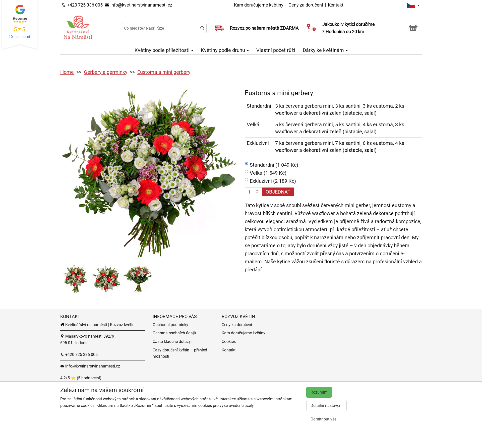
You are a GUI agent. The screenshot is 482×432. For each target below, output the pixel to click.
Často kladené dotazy (172, 341)
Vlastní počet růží (275, 50)
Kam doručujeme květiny (258, 5)
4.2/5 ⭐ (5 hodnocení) (80, 378)
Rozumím (319, 392)
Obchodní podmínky (170, 324)
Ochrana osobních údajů (174, 333)
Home (67, 72)
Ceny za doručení (305, 5)
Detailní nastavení (326, 405)
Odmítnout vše (323, 419)
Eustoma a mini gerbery (163, 72)
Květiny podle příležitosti (163, 50)
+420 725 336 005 (84, 5)
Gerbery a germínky (105, 72)
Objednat (278, 192)
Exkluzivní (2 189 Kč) (273, 181)
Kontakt (335, 5)
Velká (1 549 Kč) (268, 173)
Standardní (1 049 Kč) (274, 165)
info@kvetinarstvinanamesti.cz (140, 5)
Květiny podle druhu (223, 50)
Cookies (229, 341)
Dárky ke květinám (324, 50)
